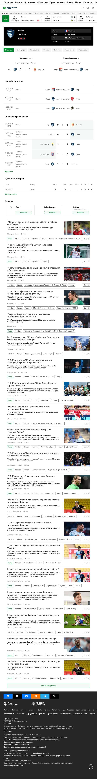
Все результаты (11, 194)
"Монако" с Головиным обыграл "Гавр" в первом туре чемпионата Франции (33, 662)
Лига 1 (74, 13)
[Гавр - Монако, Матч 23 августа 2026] (24, 38)
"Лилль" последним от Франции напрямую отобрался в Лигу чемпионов (33, 269)
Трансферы (69, 50)
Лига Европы (33, 13)
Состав (46, 50)
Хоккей (47, 710)
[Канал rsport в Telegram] (44, 696)
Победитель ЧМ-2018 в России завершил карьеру (31, 638)
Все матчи (9, 171)
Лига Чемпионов (16, 13)
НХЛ (85, 13)
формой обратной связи (13, 765)
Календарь (21, 50)
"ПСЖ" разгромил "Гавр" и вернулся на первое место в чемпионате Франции (33, 454)
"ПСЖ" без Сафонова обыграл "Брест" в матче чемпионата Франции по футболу (30, 292)
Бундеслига (65, 13)
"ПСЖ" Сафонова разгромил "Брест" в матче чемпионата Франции (29, 524)
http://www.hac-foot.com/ (74, 38)
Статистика (82, 50)
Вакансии (7, 724)
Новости (57, 50)
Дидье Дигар (70, 34)
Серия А (56, 13)
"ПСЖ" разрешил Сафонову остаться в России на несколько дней (31, 477)
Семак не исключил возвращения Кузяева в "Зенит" (33, 569)
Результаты (34, 50)
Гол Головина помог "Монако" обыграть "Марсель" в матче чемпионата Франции (33, 338)
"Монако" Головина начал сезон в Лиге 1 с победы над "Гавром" (32, 223)
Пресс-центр (52, 714)
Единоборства (68, 710)
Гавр (10, 69)
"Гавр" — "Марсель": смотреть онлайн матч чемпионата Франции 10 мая (28, 315)
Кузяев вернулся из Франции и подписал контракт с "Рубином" (33, 616)
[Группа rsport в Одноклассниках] (35, 696)
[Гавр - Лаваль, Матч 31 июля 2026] (18, 38)
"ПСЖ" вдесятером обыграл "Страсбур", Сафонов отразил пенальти (31, 384)
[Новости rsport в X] (54, 696)
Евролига (92, 13)
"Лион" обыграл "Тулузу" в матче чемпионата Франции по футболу (29, 246)
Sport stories (81, 710)
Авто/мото (56, 710)
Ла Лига (48, 13)
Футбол (21, 30)
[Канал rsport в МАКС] (8, 696)
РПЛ (25, 13)
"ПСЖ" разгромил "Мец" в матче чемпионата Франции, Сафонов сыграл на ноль (29, 361)
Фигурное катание (19, 710)
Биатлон (32, 710)
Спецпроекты (9, 714)
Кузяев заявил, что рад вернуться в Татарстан (30, 592)
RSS (85, 714)
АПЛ (41, 13)
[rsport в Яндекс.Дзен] (17, 696)
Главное (5, 13)
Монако (41, 69)
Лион (56, 69)
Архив (92, 714)
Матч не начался (71, 69)
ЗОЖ (40, 710)
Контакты (78, 714)
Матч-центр (6, 18)
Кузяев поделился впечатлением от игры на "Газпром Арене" (29, 430)
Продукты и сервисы (36, 714)
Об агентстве (65, 714)
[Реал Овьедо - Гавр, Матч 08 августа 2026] (21, 38)
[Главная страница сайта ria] (4, 8)
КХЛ (79, 13)
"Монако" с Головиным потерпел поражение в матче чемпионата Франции (33, 501)
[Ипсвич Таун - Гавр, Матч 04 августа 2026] (20, 38)
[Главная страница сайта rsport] (15, 8)
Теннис (91, 710)
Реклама (21, 714)
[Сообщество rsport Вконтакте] (26, 696)
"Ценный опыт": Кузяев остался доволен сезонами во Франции (33, 546)
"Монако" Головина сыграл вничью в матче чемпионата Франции (28, 407)
